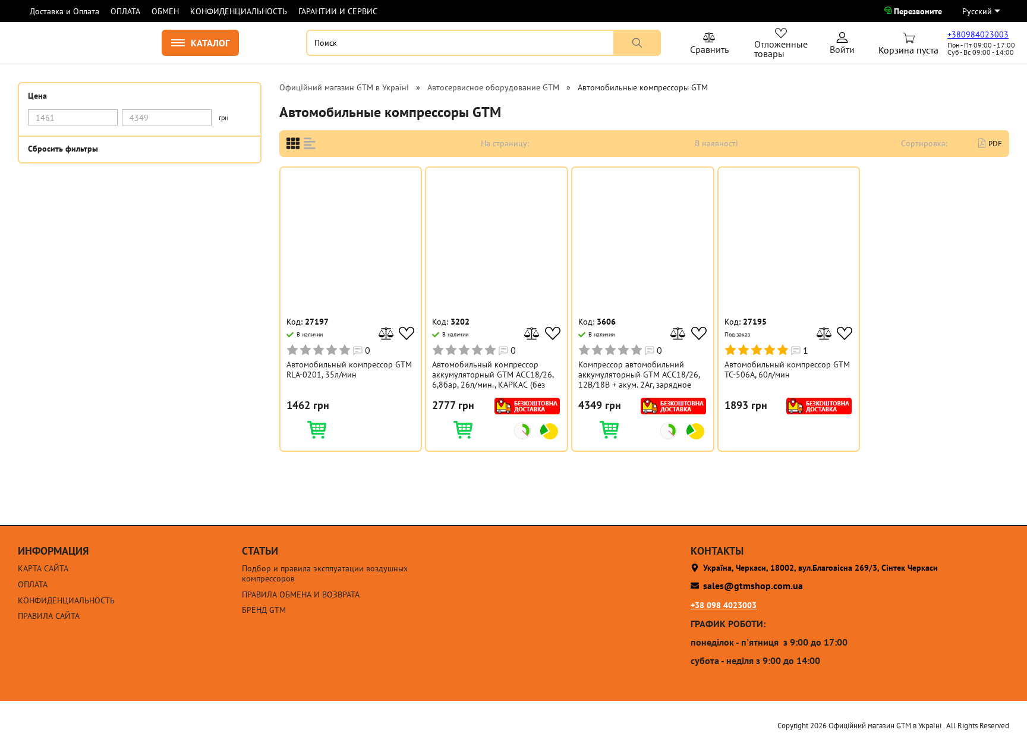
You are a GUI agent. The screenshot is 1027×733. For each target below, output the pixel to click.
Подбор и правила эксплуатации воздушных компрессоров (325, 574)
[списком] (309, 144)
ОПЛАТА (125, 11)
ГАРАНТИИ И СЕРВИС (337, 11)
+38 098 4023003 (724, 605)
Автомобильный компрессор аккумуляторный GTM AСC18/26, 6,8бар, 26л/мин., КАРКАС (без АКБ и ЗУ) (492, 374)
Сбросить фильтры (63, 148)
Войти (842, 45)
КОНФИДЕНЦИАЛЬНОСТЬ (238, 11)
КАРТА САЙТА (43, 569)
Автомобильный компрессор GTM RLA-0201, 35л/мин (349, 370)
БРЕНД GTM (264, 610)
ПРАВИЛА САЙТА (49, 616)
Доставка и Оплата (64, 11)
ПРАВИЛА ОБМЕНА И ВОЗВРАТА (301, 595)
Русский (977, 11)
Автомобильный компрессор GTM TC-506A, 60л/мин (787, 370)
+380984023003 (978, 34)
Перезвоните (918, 11)
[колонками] (293, 144)
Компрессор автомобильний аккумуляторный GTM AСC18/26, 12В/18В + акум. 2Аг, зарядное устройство (639, 374)
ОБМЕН (165, 11)
